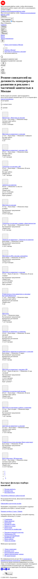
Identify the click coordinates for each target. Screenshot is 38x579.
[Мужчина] (5, 114)
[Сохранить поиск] (2, 70)
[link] (4, 31)
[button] (3, 35)
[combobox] (9, 59)
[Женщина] (5, 130)
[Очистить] (3, 63)
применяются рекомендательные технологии (16, 559)
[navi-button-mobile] (2, 40)
